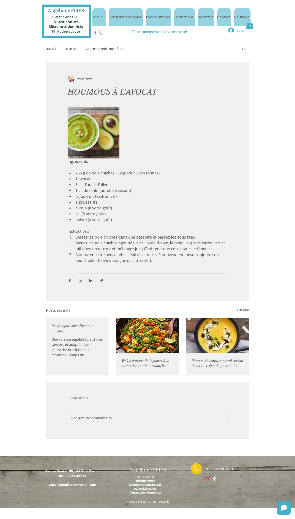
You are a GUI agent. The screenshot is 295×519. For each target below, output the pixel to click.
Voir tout (243, 310)
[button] (249, 24)
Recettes (71, 48)
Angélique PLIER (66, 10)
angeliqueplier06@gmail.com (72, 484)
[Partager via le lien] (101, 281)
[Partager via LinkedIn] (91, 281)
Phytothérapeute (66, 31)
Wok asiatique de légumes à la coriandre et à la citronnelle (145, 363)
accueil (51, 48)
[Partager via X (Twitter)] (80, 281)
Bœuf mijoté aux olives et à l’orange (72, 328)
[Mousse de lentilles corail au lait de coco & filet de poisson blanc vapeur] (217, 335)
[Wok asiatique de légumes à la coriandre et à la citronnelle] (147, 335)
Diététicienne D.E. (66, 17)
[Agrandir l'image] (93, 132)
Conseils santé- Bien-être (104, 48)
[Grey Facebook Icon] (95, 32)
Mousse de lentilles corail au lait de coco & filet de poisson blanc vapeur (217, 363)
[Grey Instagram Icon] (101, 32)
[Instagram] (207, 479)
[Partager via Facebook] (70, 281)
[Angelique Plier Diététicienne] (214, 479)
